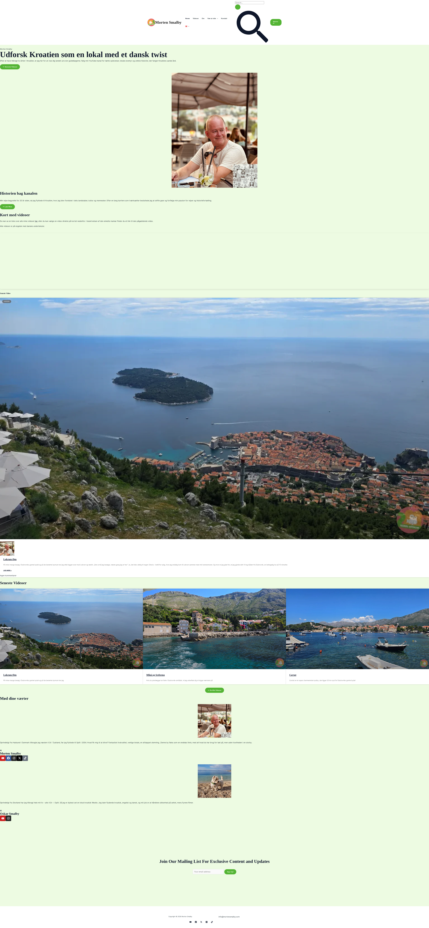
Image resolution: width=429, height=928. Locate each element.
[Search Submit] (237, 7)
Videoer (196, 18)
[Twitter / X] (201, 922)
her (36, 221)
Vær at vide (211, 18)
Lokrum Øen (10, 559)
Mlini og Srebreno (155, 675)
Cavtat (292, 675)
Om (203, 18)
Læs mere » (7, 570)
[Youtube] (190, 922)
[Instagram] (207, 922)
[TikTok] (212, 922)
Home (187, 18)
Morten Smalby (168, 22)
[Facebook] (196, 922)
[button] (217, 18)
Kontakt (224, 18)
